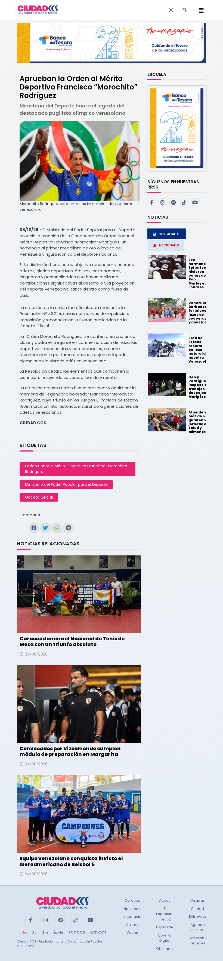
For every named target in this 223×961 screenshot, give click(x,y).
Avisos (165, 900)
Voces (132, 932)
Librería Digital (165, 938)
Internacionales (137, 916)
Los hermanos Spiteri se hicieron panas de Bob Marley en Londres (198, 273)
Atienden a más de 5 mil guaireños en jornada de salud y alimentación (201, 422)
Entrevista (197, 916)
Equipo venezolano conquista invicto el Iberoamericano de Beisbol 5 (71, 861)
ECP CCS (98, 932)
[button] (176, 128)
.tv (34, 932)
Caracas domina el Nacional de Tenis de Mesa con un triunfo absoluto (72, 641)
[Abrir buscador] (184, 10)
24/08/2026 (36, 654)
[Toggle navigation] (199, 10)
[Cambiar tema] (171, 10)
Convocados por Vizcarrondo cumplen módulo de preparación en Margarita (70, 751)
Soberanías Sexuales (199, 940)
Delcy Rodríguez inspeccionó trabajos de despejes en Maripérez (200, 387)
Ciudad (197, 908)
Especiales (165, 927)
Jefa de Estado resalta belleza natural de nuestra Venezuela (198, 350)
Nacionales (133, 908)
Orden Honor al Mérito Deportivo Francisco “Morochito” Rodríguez (77, 468)
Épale (58, 932)
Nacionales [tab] (169, 245)
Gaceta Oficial (39, 497)
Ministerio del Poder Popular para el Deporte (66, 484)
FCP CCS (77, 932)
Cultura (132, 924)
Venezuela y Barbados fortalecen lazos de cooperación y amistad (200, 313)
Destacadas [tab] (170, 234)
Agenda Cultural (197, 927)
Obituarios (165, 948)
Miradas (197, 900)
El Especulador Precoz (167, 914)
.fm (45, 932)
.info (23, 932)
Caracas (132, 900)
